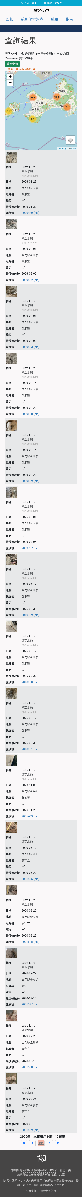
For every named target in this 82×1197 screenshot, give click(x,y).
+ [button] (10, 76)
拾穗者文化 (46, 1191)
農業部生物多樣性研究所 (32, 1174)
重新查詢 (12, 63)
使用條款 (59, 1185)
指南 (69, 19)
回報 (9, 19)
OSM (73, 148)
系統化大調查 (32, 19)
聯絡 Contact (54, 2)
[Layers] (70, 140)
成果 (54, 19)
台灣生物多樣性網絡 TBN (38, 1170)
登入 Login (30, 2)
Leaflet (61, 148)
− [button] (10, 82)
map (40, 110)
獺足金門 (41, 10)
